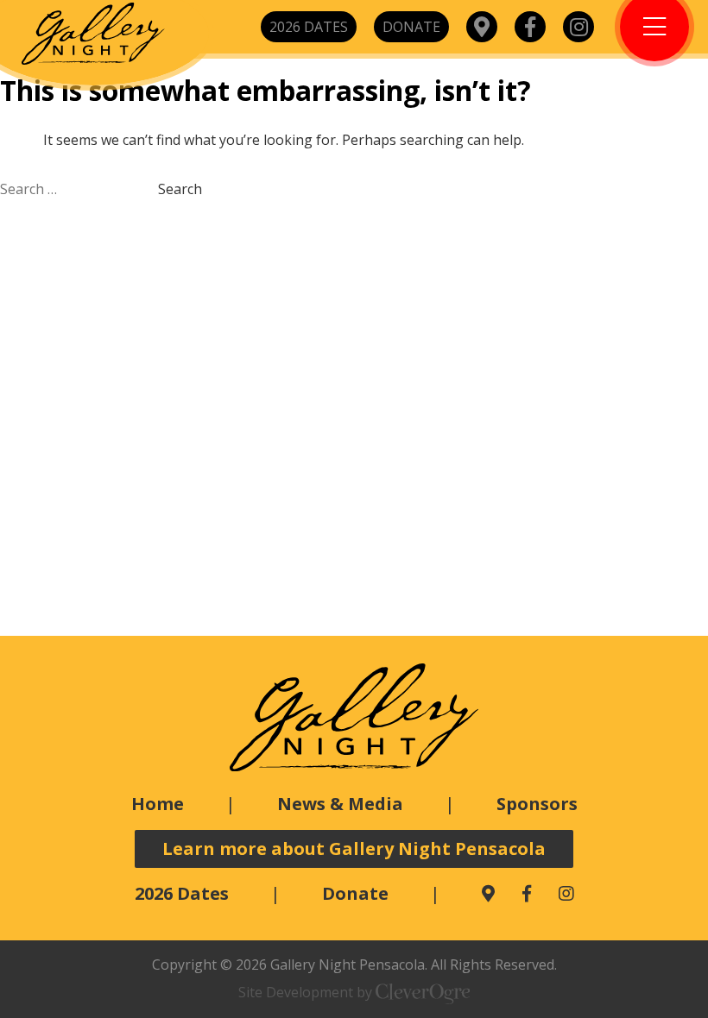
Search (180, 188)
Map (481, 26)
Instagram (578, 26)
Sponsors (537, 803)
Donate (411, 26)
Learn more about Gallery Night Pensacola (354, 848)
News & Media (340, 803)
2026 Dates (308, 26)
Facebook (530, 26)
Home (157, 803)
